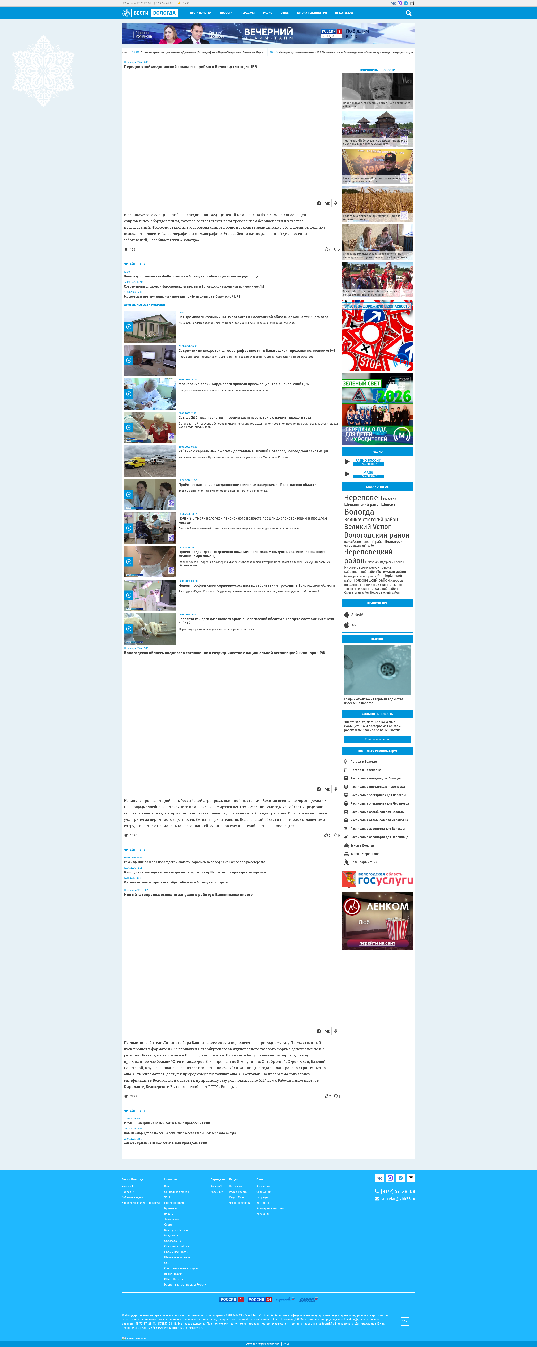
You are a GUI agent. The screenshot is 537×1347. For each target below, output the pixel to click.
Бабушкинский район (360, 572)
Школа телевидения (312, 13)
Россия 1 (127, 1186)
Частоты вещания (240, 1202)
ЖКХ (167, 1197)
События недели (132, 1197)
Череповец (363, 497)
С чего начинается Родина (181, 1268)
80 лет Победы (174, 1279)
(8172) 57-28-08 (398, 1191)
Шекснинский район (362, 504)
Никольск (372, 562)
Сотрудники (264, 1191)
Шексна (388, 504)
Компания (263, 1213)
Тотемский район (391, 571)
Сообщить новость (377, 739)
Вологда (359, 512)
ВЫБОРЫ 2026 (344, 13)
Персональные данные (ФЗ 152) (142, 1327)
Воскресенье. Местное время (141, 1202)
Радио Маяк (237, 1197)
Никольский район (384, 589)
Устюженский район (369, 541)
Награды (262, 1197)
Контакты (262, 1202)
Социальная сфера (176, 1191)
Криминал (170, 1208)
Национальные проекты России (185, 1284)
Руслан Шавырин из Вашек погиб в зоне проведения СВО (167, 1123)
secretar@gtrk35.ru (398, 1198)
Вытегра (389, 499)
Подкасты (235, 1186)
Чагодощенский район (359, 545)
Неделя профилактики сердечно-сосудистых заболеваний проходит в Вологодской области (257, 585)
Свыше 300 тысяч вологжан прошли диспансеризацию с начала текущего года (245, 418)
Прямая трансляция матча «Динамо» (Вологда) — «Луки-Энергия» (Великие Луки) (123, 52)
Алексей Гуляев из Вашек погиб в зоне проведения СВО (165, 1143)
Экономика (171, 1219)
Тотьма (385, 567)
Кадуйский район (392, 562)
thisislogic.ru (195, 1327)
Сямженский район (357, 592)
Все (166, 1186)
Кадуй (348, 542)
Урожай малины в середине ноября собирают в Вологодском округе (176, 882)
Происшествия (174, 1202)
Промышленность (176, 1251)
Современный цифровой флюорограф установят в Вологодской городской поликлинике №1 (194, 286)
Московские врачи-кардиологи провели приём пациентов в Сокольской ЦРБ (182, 296)
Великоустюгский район (371, 519)
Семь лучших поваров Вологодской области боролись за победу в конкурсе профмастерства (194, 862)
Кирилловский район (361, 567)
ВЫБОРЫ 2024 (173, 1273)
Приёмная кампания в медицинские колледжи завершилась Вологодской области (248, 485)
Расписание (264, 1186)
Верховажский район (385, 592)
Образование (173, 1241)
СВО (166, 1262)
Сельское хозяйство (177, 1246)
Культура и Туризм (176, 1230)
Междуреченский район (360, 576)
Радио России (238, 1191)
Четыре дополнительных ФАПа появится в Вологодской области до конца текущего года (266, 52)
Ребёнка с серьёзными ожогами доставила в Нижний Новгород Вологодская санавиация (254, 451)
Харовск (396, 580)
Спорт (168, 1224)
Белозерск (393, 541)
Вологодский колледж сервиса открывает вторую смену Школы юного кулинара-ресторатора (195, 872)
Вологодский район (377, 535)
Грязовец (395, 585)
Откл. (286, 1344)
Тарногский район (356, 589)
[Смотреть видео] (150, 327)
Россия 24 (128, 1191)
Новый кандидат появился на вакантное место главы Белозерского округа (180, 1133)
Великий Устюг (367, 526)
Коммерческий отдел (270, 1208)
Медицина (171, 1235)
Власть (168, 1213)
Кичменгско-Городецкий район (366, 585)
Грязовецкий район (372, 580)
